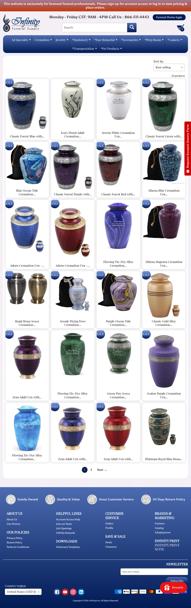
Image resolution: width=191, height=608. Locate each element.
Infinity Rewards (65, 532)
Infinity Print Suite (167, 547)
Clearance (111, 546)
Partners (160, 523)
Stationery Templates (68, 547)
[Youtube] (65, 592)
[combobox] (94, 27)
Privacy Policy (14, 538)
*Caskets (174, 41)
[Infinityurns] (21, 22)
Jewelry (62, 41)
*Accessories (131, 41)
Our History (13, 524)
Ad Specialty (21, 41)
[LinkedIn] (81, 592)
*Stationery (81, 41)
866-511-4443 (137, 17)
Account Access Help (68, 519)
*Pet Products (111, 50)
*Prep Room (154, 41)
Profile (109, 528)
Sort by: (159, 61)
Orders (109, 523)
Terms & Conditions (18, 547)
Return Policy (14, 542)
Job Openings (64, 528)
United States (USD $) (21, 591)
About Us (12, 519)
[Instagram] (73, 592)
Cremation (43, 41)
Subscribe (177, 581)
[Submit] (132, 27)
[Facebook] (57, 592)
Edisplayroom (162, 532)
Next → (102, 470)
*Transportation (84, 50)
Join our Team (64, 524)
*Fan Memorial (106, 41)
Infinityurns (94, 600)
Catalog (159, 528)
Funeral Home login (169, 17)
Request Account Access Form (187, 147)
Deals (108, 542)
